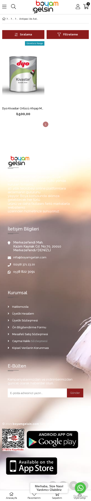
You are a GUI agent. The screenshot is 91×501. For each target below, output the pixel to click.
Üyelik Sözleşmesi (25, 320)
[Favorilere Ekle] (23, 73)
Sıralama (26, 34)
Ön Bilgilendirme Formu (29, 327)
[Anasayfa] (7, 18)
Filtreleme (70, 34)
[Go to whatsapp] (80, 487)
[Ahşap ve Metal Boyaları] (15, 18)
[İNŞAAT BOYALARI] (11, 18)
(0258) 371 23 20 (24, 264)
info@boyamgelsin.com (29, 257)
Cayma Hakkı (21, 341)
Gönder (75, 393)
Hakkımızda (20, 306)
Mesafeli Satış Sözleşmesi (30, 334)
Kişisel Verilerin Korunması (30, 348)
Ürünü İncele (32, 73)
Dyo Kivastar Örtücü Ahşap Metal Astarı (23, 108)
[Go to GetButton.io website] (80, 496)
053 (15, 271)
